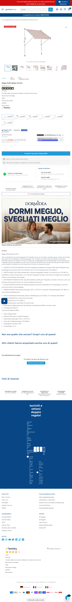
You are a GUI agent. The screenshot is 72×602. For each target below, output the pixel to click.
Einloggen (42, 517)
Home (4, 19)
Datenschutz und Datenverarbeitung (51, 502)
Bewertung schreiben (36, 363)
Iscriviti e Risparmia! (63, 3)
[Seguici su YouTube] (9, 540)
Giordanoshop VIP (15, 142)
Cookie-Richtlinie (44, 505)
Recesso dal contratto (9, 528)
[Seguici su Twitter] (13, 540)
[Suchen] (50, 9)
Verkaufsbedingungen (46, 508)
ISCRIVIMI (44, 449)
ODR (3, 522)
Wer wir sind (6, 497)
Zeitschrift (42, 528)
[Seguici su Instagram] (6, 540)
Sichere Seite (6, 519)
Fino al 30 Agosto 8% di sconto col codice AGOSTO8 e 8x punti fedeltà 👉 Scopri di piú (36, 3)
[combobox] (40, 449)
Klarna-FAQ (6, 525)
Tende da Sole (18, 19)
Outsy (4, 78)
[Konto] (61, 9)
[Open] (4, 301)
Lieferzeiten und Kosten (47, 500)
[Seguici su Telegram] (23, 540)
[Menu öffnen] (3, 10)
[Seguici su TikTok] (19, 540)
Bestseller (10, 19)
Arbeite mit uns (7, 505)
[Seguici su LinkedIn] (16, 540)
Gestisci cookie (7, 530)
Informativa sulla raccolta (36, 600)
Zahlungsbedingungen (46, 497)
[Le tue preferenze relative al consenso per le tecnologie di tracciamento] (69, 599)
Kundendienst (6, 517)
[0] (69, 9)
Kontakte (5, 502)
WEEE (4, 508)
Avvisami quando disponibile (36, 153)
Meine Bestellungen (46, 525)
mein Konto (43, 522)
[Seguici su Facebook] (3, 540)
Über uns (5, 500)
